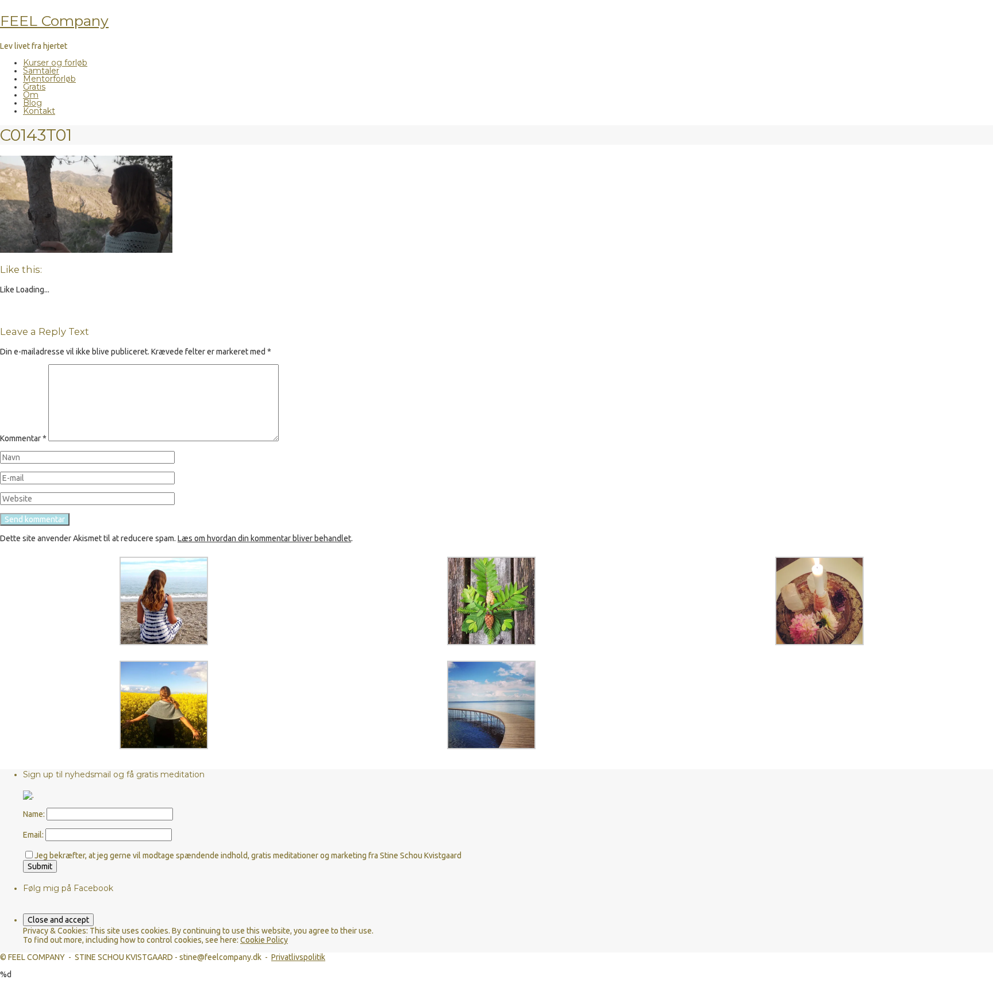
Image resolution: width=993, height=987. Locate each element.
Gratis (34, 87)
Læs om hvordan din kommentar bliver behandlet (264, 538)
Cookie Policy (264, 939)
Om (31, 95)
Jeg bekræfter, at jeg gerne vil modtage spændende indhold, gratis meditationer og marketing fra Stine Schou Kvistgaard (247, 855)
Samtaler (41, 70)
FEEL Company (54, 20)
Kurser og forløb (55, 62)
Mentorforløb (49, 79)
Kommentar (23, 438)
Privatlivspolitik (298, 957)
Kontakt (39, 111)
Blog (32, 103)
